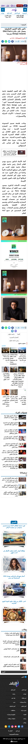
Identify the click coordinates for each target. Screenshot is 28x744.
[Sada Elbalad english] (3, 5)
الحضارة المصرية (14, 337)
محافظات (13, 710)
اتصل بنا (10, 730)
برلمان (24, 718)
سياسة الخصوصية (14, 734)
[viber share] (15, 331)
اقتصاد (24, 714)
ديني (14, 702)
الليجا (18, 334)
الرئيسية (24, 13)
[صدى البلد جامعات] (13, 5)
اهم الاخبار (17, 13)
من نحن (18, 730)
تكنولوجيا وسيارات (11, 714)
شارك (16, 41)
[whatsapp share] (6, 41)
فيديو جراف (23, 710)
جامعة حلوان (11, 334)
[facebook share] (12, 41)
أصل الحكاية (12, 706)
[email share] (2, 41)
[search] (3, 10)
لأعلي (23, 677)
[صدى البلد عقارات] (8, 5)
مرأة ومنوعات (23, 702)
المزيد (3, 672)
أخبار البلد (9, 13)
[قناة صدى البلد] (25, 5)
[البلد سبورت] (19, 5)
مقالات (24, 722)
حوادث (24, 694)
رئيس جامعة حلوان (14, 340)
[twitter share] (9, 41)
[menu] (25, 10)
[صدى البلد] (14, 10)
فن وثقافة (24, 698)
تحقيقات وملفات (11, 718)
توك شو (13, 698)
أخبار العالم (23, 706)
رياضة (14, 694)
